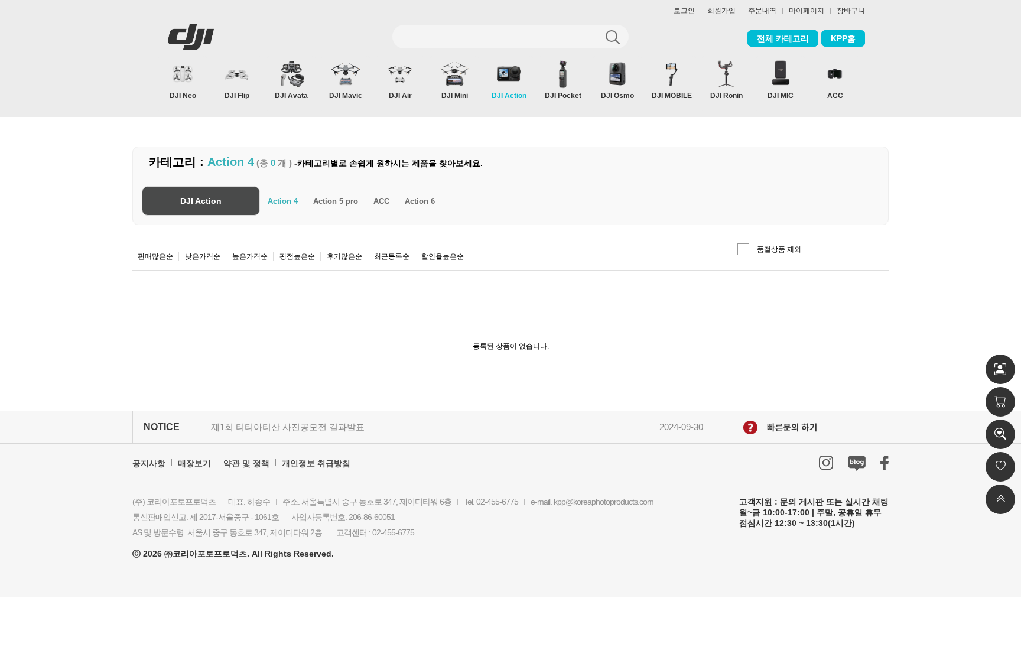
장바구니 (851, 10)
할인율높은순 (442, 256)
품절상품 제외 (779, 249)
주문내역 (762, 10)
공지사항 (148, 463)
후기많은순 (344, 256)
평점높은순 (297, 256)
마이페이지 (806, 10)
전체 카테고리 (783, 38)
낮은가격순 (202, 256)
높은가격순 (250, 256)
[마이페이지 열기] (1000, 369)
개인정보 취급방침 (316, 463)
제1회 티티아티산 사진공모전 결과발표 (288, 427)
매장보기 (194, 463)
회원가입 (721, 10)
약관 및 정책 (246, 463)
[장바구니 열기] (1000, 402)
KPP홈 (843, 38)
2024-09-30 (681, 427)
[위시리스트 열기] (1000, 467)
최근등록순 (391, 256)
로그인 (684, 10)
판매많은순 (155, 256)
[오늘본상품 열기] (1000, 434)
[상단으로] (1000, 499)
